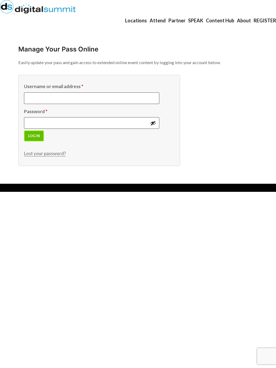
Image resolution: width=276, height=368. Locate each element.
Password (35, 111)
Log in (34, 136)
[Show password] (153, 123)
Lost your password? (45, 153)
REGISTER (265, 20)
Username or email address (53, 86)
